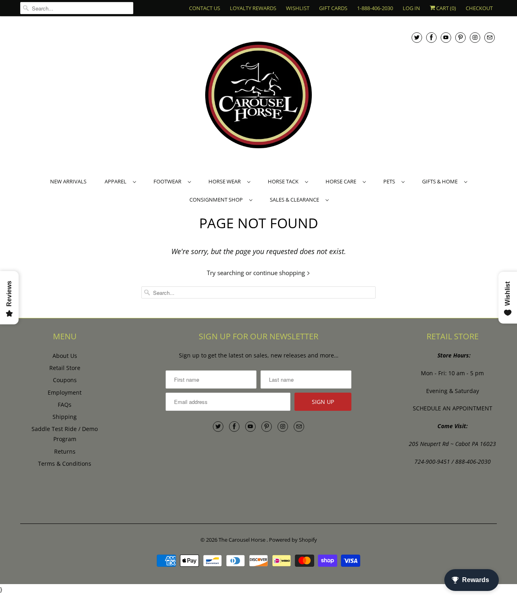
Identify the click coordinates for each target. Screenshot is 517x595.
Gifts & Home (441, 181)
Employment (65, 392)
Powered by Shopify (293, 539)
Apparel (117, 181)
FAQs (64, 404)
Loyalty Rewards (253, 8)
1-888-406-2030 (375, 8)
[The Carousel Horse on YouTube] (446, 37)
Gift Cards (333, 8)
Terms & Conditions (64, 463)
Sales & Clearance (296, 199)
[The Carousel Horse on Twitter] (417, 37)
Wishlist (297, 8)
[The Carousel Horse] (258, 96)
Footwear (168, 181)
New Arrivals (68, 181)
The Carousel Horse (243, 539)
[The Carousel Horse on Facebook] (431, 37)
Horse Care (342, 181)
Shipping (65, 416)
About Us (65, 356)
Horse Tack (284, 181)
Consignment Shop (217, 199)
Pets (390, 181)
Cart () (445, 8)
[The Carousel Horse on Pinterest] (460, 37)
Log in (411, 8)
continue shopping (280, 273)
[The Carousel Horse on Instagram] (475, 37)
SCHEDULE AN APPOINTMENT (452, 408)
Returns (65, 451)
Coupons (65, 380)
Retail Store (64, 368)
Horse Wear (225, 181)
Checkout (479, 8)
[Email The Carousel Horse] (489, 37)
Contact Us (204, 8)
